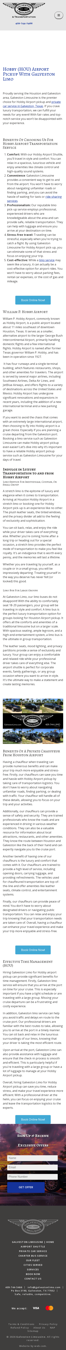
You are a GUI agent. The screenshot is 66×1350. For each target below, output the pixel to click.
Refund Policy (20, 1327)
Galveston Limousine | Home (33, 1242)
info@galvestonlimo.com (44, 1287)
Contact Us (33, 1278)
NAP (52, 1327)
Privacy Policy (48, 1324)
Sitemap (32, 1331)
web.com (40, 1346)
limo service (47, 260)
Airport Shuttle (33, 1246)
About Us (39, 1327)
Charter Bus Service (33, 1255)
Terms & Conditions (21, 1324)
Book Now (33, 1274)
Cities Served (33, 1264)
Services (33, 1269)
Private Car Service (33, 1251)
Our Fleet (33, 1260)
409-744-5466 (24, 23)
